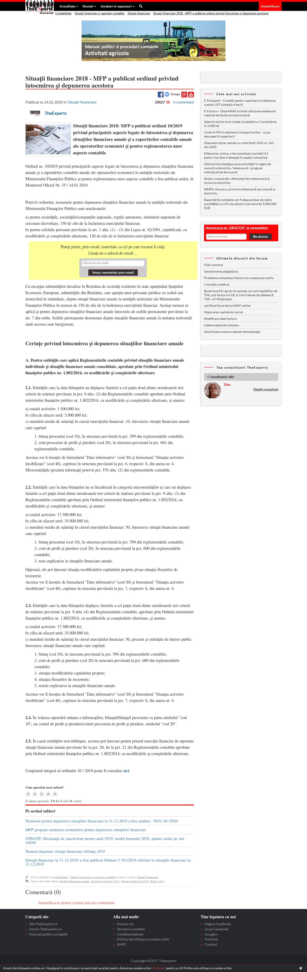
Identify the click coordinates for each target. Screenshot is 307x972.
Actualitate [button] (68, 6)
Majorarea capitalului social (223, 312)
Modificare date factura (220, 318)
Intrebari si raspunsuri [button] (116, 6)
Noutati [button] (88, 6)
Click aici (159, 968)
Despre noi (125, 924)
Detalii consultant (266, 389)
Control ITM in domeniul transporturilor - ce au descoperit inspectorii (237, 134)
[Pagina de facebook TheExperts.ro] (161, 94)
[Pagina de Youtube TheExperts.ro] (191, 94)
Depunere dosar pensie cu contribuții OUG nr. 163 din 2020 (239, 145)
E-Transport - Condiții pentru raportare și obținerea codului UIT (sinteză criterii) (240, 102)
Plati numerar (213, 265)
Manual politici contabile (48, 934)
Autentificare (270, 6)
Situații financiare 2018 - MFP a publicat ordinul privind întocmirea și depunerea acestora (210, 13)
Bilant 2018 (157, 881)
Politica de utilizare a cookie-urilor (143, 939)
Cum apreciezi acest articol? (44, 787)
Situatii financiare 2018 (135, 881)
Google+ (211, 934)
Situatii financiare (138, 13)
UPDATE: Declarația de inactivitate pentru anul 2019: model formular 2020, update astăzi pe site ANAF (104, 840)
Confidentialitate (130, 934)
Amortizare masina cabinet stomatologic (232, 332)
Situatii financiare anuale (74, 881)
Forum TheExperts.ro (45, 929)
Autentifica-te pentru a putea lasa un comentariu (76, 902)
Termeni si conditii (131, 929)
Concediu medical (216, 284)
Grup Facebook (216, 929)
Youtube (211, 939)
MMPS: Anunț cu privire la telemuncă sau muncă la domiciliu (239, 191)
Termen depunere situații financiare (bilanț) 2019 (65, 851)
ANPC (122, 944)
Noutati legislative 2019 (105, 881)
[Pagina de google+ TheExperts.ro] (184, 94)
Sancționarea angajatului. (221, 271)
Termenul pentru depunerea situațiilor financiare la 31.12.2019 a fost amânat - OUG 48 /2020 (101, 821)
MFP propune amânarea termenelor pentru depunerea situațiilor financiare (85, 830)
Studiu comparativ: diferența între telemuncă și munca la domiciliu (237, 181)
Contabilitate (63, 13)
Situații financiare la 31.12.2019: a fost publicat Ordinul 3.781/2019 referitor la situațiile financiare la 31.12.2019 (108, 862)
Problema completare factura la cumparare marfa (238, 278)
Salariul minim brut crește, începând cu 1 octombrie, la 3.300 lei (240, 124)
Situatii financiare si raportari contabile (99, 13)
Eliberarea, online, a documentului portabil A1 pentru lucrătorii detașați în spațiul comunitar (236, 155)
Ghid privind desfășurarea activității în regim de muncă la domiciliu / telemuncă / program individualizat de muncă (237, 168)
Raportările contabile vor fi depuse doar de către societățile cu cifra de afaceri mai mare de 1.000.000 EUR (240, 204)
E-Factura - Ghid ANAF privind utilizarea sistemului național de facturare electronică (240, 113)
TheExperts (56, 113)
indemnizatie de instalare (221, 325)
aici (126, 770)
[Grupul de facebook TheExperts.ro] (172, 94)
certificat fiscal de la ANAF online (227, 305)
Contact (211, 944)
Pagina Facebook (218, 924)
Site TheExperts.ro (43, 924)
